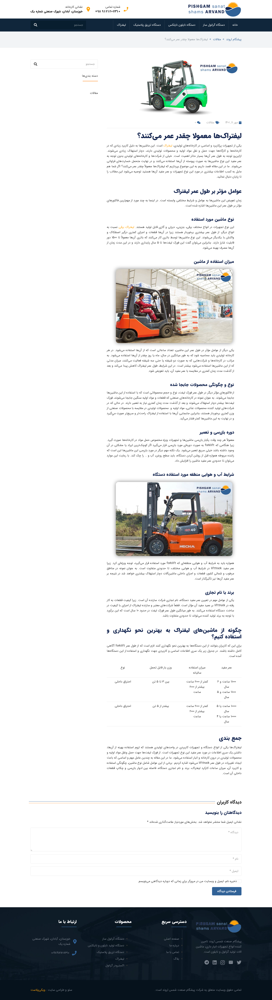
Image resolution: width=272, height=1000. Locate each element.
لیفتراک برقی (127, 227)
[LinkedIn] (215, 962)
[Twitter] (239, 962)
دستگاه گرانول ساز (113, 938)
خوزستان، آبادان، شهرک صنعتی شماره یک (51, 941)
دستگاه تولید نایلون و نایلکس (106, 945)
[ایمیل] (231, 962)
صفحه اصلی (171, 938)
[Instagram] (222, 962)
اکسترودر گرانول (114, 965)
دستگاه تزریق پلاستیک (110, 952)
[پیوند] (214, 9)
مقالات (210, 122)
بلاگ (176, 958)
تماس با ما (172, 952)
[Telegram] (206, 962)
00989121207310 (60, 953)
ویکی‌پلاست (38, 990)
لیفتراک (167, 145)
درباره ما (174, 945)
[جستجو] (35, 25)
